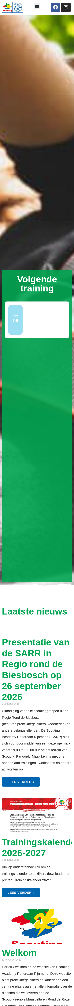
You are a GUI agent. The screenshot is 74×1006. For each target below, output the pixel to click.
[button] (37, 6)
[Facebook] (55, 7)
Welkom (19, 953)
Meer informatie (39, 330)
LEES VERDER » (20, 782)
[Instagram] (66, 7)
